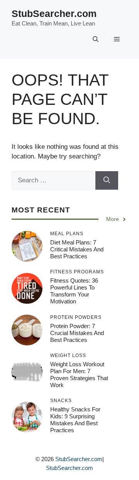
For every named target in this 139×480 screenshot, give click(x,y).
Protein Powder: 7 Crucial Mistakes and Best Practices (77, 333)
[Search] (106, 180)
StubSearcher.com (54, 13)
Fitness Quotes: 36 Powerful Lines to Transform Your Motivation (74, 291)
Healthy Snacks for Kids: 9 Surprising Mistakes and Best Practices (75, 419)
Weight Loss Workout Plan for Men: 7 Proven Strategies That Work (79, 374)
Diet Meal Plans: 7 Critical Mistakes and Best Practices (76, 249)
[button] (95, 39)
